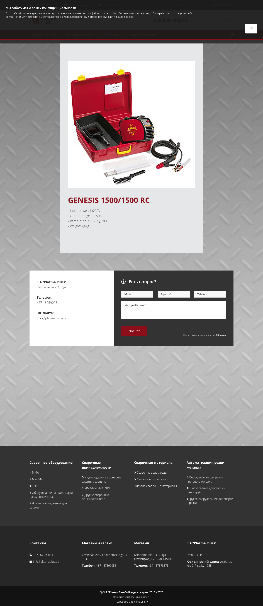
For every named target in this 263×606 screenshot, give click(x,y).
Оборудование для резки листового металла (205, 479)
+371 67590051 (48, 302)
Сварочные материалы (153, 462)
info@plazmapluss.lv (51, 318)
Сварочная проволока (151, 479)
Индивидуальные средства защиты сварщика (101, 479)
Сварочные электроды (152, 472)
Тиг (34, 486)
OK (251, 28)
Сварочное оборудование (51, 462)
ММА (35, 472)
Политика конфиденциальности (131, 597)
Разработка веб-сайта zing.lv (132, 601)
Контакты (38, 543)
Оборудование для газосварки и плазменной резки (52, 495)
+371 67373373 (158, 566)
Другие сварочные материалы (156, 486)
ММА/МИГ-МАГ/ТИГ (97, 488)
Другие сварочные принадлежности (96, 497)
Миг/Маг (38, 479)
